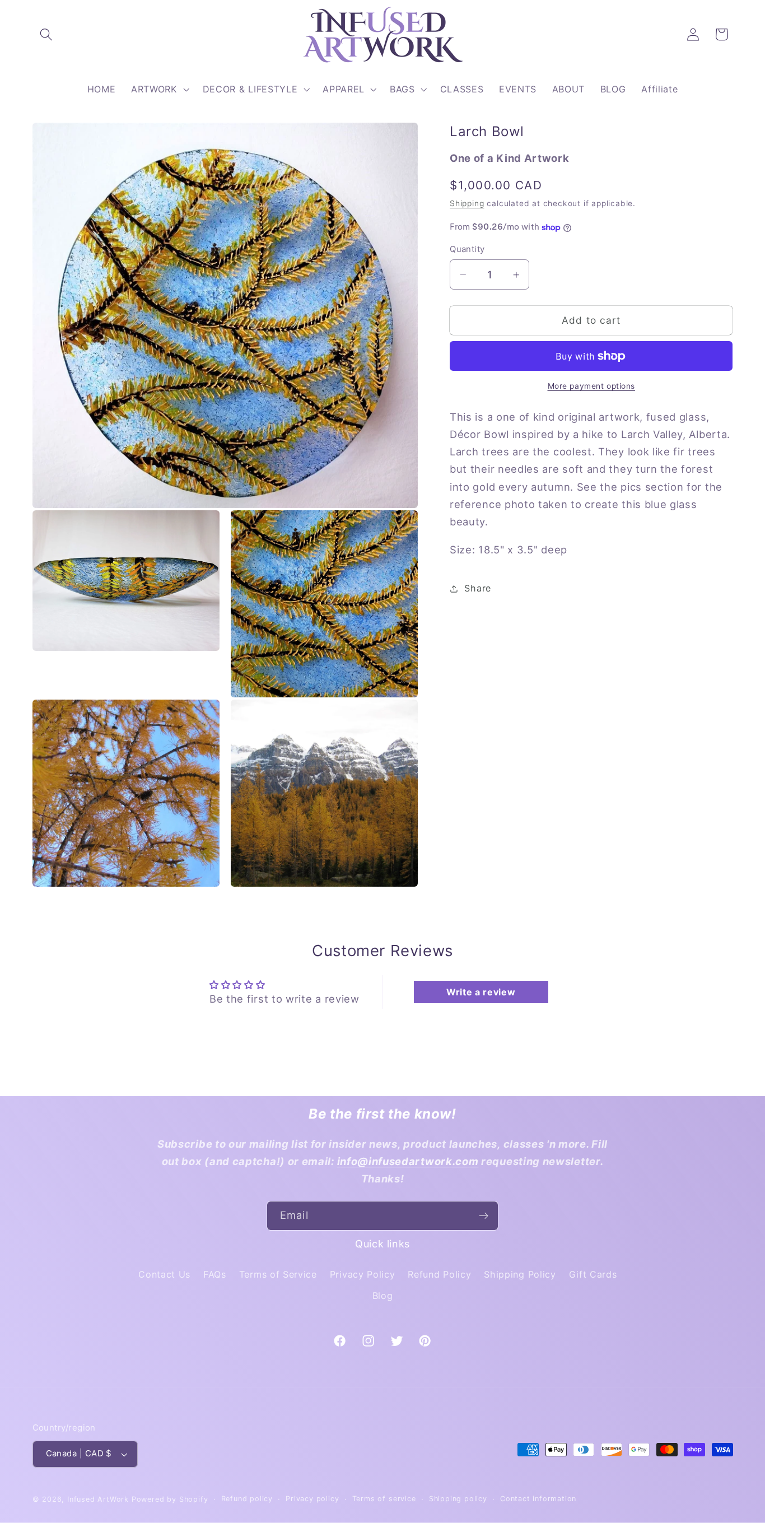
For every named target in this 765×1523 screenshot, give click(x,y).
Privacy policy (312, 1498)
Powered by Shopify (170, 1499)
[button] (46, 34)
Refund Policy (439, 1274)
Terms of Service (278, 1274)
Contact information (538, 1498)
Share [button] (477, 588)
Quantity (467, 249)
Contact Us (164, 1274)
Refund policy (247, 1498)
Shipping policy (458, 1498)
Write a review (481, 992)
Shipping (467, 203)
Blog (382, 1295)
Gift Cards (593, 1274)
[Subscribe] (483, 1216)
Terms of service (384, 1498)
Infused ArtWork (98, 1499)
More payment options (592, 386)
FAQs (214, 1274)
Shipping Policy (520, 1274)
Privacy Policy (362, 1274)
